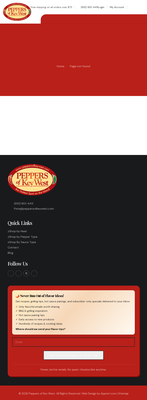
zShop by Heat (17, 231)
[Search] (133, 129)
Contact (13, 247)
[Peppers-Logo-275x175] (17, 12)
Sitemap (123, 393)
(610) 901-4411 (23, 203)
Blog (10, 253)
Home (60, 66)
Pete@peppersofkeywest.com (34, 209)
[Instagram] (18, 273)
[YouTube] (34, 273)
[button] (133, 7)
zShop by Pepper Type (22, 237)
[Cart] (140, 7)
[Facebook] (11, 273)
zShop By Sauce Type (22, 242)
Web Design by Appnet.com (99, 393)
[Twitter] (26, 273)
